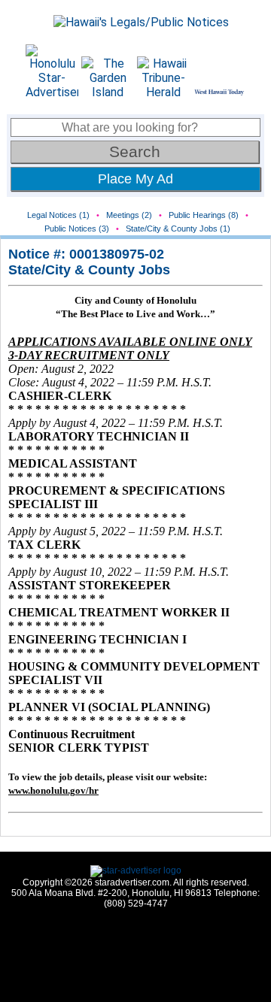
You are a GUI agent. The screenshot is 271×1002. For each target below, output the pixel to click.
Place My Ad (135, 178)
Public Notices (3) (76, 228)
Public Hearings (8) (204, 214)
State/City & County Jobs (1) (178, 228)
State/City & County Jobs (89, 269)
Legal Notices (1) (58, 214)
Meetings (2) (129, 214)
